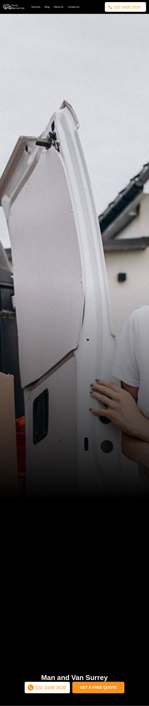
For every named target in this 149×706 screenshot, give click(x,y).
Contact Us (73, 7)
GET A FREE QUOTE (98, 687)
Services (35, 7)
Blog (47, 7)
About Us (58, 7)
